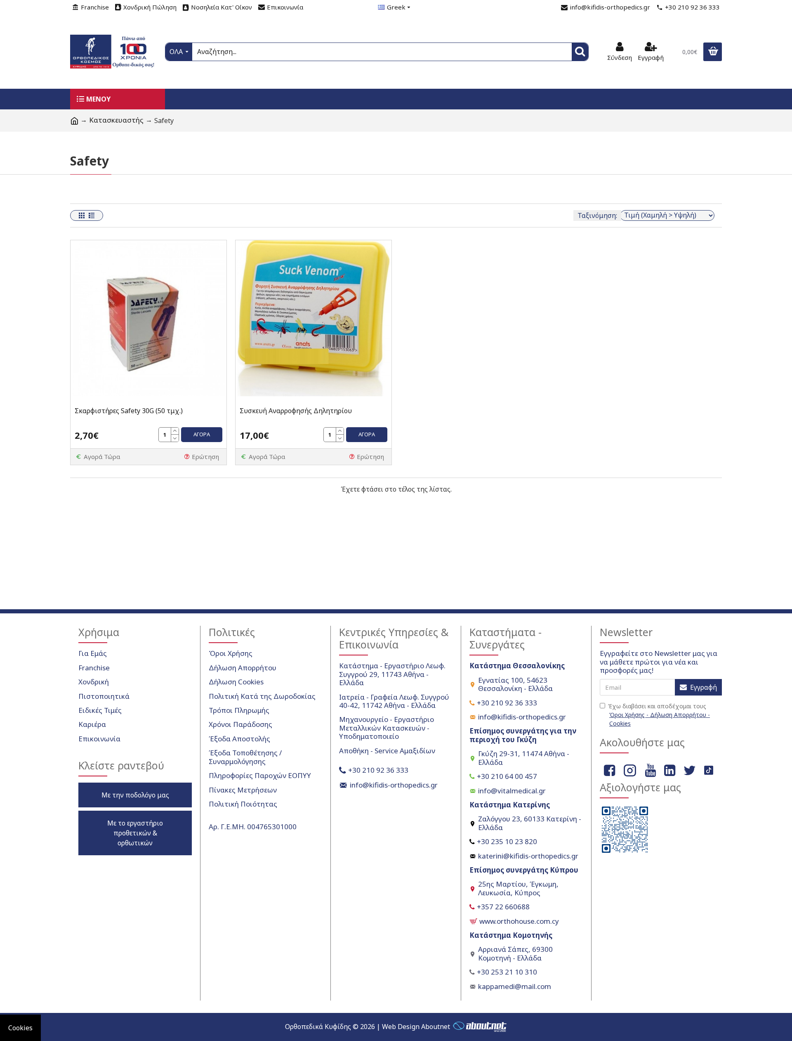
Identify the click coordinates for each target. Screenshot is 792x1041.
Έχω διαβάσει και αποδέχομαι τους (659, 714)
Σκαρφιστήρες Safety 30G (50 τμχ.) (129, 411)
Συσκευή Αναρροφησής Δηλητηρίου (296, 411)
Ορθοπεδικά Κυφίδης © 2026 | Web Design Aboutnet (367, 1026)
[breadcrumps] (74, 120)
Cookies (20, 1027)
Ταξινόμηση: (597, 215)
